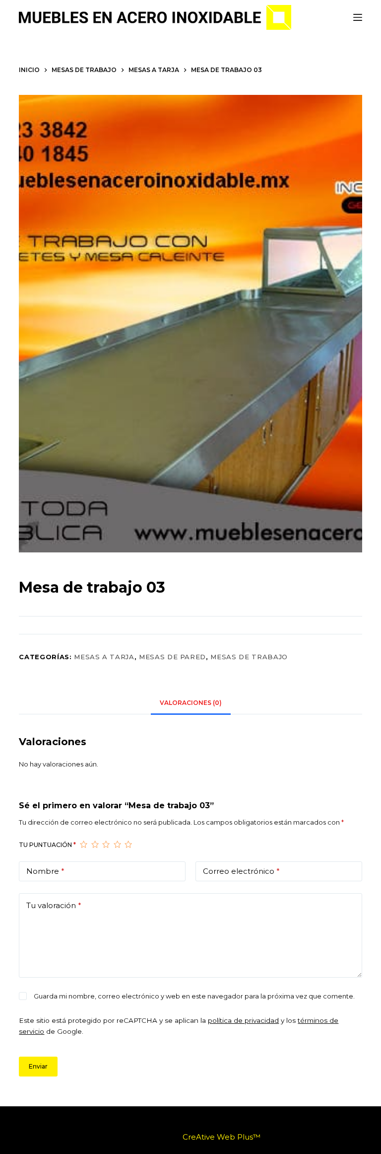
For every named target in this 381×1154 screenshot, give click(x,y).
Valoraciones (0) (191, 702)
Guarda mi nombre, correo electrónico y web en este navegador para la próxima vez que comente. (194, 996)
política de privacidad (243, 1020)
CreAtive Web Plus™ (221, 1137)
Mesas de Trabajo (248, 657)
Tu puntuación (47, 844)
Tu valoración (53, 905)
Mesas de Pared (172, 657)
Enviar (38, 1066)
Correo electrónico (241, 871)
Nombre (45, 871)
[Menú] (357, 17)
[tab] (191, 703)
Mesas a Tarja (104, 657)
